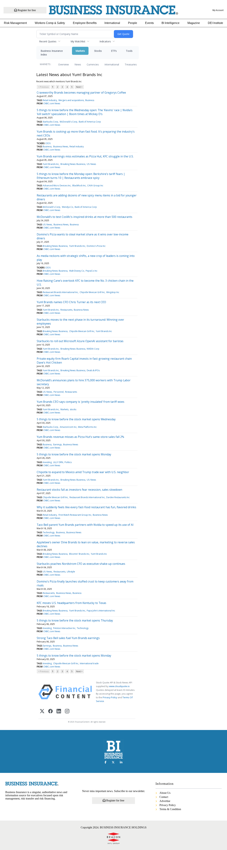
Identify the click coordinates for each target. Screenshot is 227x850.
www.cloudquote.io (119, 686)
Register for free (26, 10)
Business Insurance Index (52, 52)
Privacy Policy (110, 697)
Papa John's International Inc (101, 610)
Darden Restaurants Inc (118, 497)
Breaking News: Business (72, 164)
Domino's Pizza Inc (96, 245)
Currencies (93, 64)
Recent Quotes (47, 41)
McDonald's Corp (68, 121)
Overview (63, 64)
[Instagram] (67, 711)
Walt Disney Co (76, 270)
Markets (80, 50)
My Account (217, 10)
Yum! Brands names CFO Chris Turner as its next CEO (71, 302)
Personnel (59, 391)
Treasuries (131, 64)
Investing (47, 462)
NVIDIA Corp (93, 348)
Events (149, 22)
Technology (48, 532)
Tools (129, 50)
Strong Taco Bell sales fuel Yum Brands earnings (68, 638)
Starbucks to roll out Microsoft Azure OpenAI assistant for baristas (80, 341)
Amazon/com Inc (68, 426)
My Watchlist (78, 41)
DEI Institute (215, 22)
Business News (60, 146)
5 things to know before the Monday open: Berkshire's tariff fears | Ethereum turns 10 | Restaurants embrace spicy (81, 176)
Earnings (57, 444)
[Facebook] (50, 711)
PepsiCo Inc (91, 270)
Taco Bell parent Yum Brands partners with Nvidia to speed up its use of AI (85, 525)
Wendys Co (67, 206)
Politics (68, 462)
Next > (79, 86)
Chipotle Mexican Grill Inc (92, 292)
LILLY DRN (58, 462)
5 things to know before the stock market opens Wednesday (76, 419)
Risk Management (15, 22)
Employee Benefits (85, 22)
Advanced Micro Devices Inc (57, 185)
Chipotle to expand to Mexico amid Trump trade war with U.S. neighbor (83, 472)
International (112, 22)
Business (89, 100)
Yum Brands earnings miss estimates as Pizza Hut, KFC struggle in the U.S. (85, 156)
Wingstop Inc (112, 292)
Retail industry (50, 100)
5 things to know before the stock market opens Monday (74, 454)
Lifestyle (71, 571)
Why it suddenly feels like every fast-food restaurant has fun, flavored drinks (86, 507)
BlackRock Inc (79, 185)
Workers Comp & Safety (50, 22)
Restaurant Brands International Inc (60, 292)
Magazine (193, 22)
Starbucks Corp (50, 121)
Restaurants (66, 309)
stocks (73, 409)
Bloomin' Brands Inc (79, 553)
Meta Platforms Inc (87, 426)
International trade (89, 663)
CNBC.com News (51, 103)
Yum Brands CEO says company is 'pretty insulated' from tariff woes (80, 402)
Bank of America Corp (90, 121)
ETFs (114, 50)
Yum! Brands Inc (51, 164)
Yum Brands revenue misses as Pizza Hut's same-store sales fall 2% (80, 437)
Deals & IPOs (93, 370)
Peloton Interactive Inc (64, 628)
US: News (91, 164)
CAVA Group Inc (95, 185)
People (132, 22)
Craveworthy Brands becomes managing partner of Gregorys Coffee (81, 92)
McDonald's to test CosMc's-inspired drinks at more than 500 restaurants (84, 217)
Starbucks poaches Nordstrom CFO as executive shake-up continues (81, 564)
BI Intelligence (170, 22)
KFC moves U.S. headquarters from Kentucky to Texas (71, 603)
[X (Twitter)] (42, 711)
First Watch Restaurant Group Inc (75, 514)
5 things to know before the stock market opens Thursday (75, 620)
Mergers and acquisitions (71, 100)
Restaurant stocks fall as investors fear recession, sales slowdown (79, 490)
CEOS (48, 143)
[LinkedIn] (58, 711)
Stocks (98, 50)
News (77, 64)
